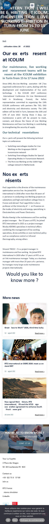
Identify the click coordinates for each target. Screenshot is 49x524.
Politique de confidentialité (32, 520)
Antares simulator (10, 492)
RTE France (7, 488)
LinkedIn (6, 496)
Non (15, 520)
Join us (5, 482)
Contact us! (7, 474)
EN (42, 6)
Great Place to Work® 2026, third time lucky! (24, 328)
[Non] (45, 514)
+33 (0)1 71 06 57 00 (11, 478)
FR (38, 6)
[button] (32, 5)
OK (8, 520)
